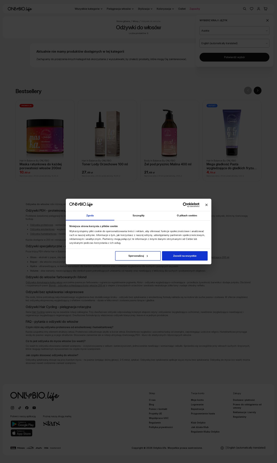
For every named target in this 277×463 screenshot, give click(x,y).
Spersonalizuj (136, 255)
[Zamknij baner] (206, 205)
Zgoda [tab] (90, 215)
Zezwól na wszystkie (184, 255)
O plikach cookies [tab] (187, 215)
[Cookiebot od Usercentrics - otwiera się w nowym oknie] (185, 204)
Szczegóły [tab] (138, 215)
